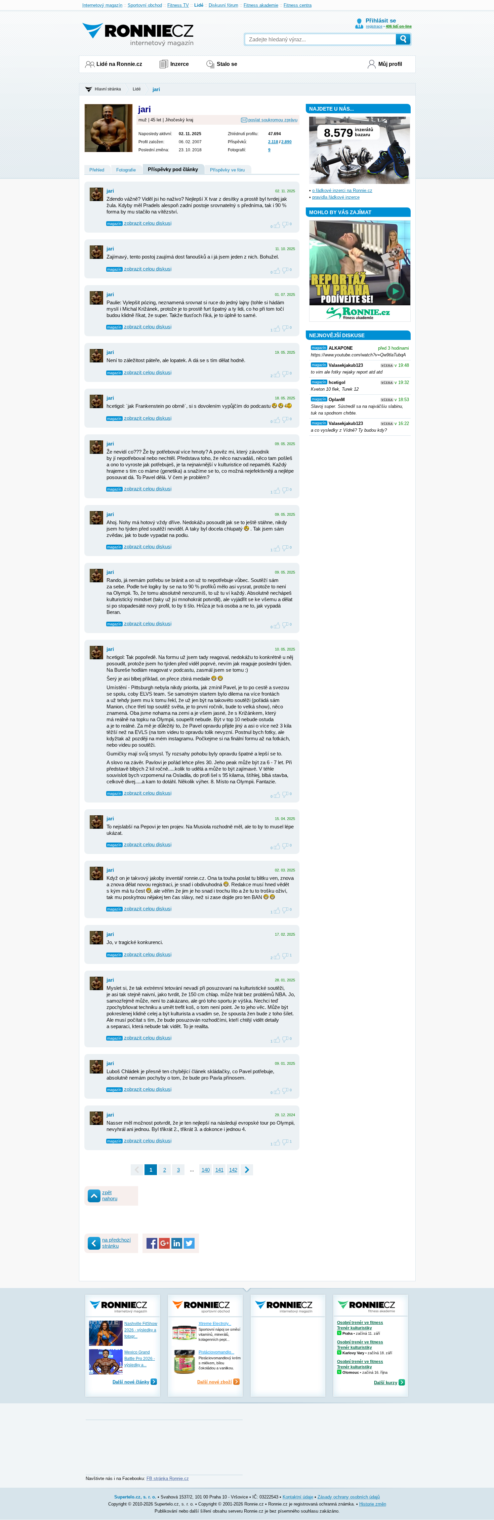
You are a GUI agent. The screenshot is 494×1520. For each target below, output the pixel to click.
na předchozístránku (116, 1243)
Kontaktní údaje (298, 1496)
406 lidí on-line (399, 26)
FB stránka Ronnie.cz (168, 1478)
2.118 (273, 142)
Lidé (198, 5)
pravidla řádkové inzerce (336, 197)
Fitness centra (298, 5)
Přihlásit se (381, 20)
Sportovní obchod (145, 5)
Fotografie (126, 169)
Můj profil (390, 64)
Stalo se (227, 64)
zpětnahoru (109, 1195)
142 (233, 1170)
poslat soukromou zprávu (272, 119)
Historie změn (372, 1504)
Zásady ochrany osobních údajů (349, 1496)
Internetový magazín (102, 5)
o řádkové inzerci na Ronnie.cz (342, 190)
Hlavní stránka (108, 89)
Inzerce (179, 64)
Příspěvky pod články (173, 169)
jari (156, 89)
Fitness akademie (261, 5)
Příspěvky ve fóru (227, 169)
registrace (374, 26)
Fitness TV (178, 5)
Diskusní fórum (223, 5)
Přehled (96, 169)
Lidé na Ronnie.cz (119, 64)
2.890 (286, 142)
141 (219, 1170)
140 (206, 1170)
